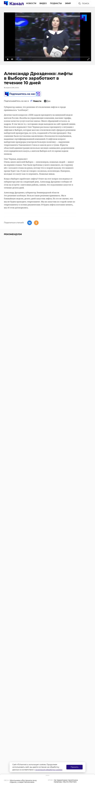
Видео (43, 3)
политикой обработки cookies (48, 770)
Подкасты (56, 3)
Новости (31, 3)
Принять (74, 767)
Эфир (68, 3)
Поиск (85, 3)
